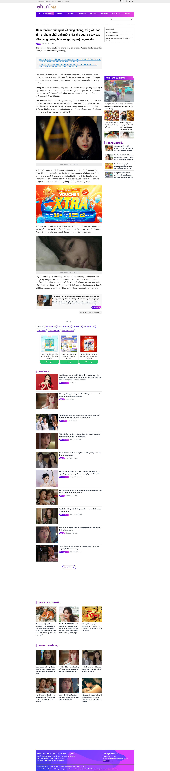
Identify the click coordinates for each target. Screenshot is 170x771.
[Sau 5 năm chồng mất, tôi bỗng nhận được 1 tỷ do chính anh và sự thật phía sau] (47, 516)
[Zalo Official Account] (123, 1)
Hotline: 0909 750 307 (63, 1)
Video (127, 13)
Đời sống (60, 13)
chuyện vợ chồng (68, 330)
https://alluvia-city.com (112, 35)
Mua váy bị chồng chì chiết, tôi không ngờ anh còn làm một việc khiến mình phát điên (80, 529)
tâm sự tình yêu (64, 326)
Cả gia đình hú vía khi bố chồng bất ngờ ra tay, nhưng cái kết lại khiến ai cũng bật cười (80, 454)
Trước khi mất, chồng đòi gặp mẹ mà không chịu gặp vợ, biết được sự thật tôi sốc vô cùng (79, 548)
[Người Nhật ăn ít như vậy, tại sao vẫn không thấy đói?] (111, 115)
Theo (89, 312)
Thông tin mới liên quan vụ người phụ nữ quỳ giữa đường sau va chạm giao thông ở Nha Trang (118, 106)
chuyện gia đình (54, 330)
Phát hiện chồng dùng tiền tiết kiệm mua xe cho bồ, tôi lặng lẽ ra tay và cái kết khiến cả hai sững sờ (80, 491)
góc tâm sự (42, 330)
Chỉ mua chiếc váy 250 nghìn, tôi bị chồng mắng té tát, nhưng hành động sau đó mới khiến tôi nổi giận (92, 698)
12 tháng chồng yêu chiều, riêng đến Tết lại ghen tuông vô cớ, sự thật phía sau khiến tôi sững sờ (79, 395)
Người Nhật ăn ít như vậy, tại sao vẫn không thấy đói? (111, 125)
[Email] (133, 1)
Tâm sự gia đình (64, 439)
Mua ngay (49, 362)
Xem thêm (97, 307)
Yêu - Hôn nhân (48, 13)
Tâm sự (39, 43)
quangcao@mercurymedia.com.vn (117, 758)
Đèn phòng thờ (110, 29)
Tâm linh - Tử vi (64, 383)
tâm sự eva (76, 326)
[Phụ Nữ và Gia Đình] (47, 7)
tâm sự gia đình (51, 326)
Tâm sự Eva (63, 421)
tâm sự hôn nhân (89, 326)
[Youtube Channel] (127, 1)
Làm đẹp (82, 13)
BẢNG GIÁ (106, 761)
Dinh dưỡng (104, 13)
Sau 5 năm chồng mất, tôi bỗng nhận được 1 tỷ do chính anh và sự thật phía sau (80, 510)
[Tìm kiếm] (131, 19)
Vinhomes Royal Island (112, 32)
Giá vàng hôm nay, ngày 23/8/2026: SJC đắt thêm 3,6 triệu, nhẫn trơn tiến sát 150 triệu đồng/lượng (92, 627)
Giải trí (70, 13)
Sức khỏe (93, 13)
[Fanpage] (121, 1)
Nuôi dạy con (116, 13)
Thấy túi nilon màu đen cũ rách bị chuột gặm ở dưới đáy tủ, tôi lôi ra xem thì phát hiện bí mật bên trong (79, 435)
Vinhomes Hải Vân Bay (122, 38)
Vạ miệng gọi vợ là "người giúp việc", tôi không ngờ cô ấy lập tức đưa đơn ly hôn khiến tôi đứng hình (46, 670)
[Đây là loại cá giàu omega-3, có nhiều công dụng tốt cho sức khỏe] (111, 136)
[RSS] (130, 1)
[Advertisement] (69, 585)
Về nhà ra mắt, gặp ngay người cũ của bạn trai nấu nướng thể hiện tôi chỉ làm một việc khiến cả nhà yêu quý (79, 416)
